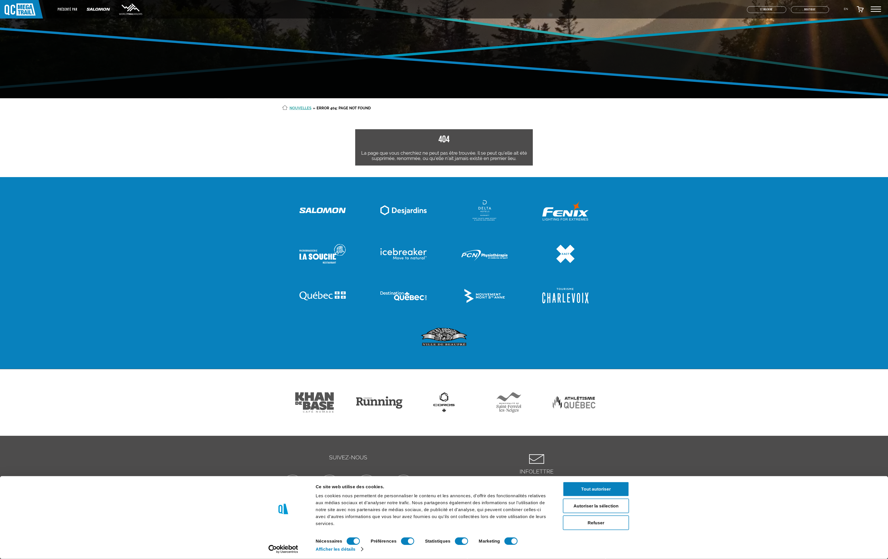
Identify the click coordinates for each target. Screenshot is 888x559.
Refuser (596, 522)
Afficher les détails (335, 549)
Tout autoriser (596, 488)
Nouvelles (300, 108)
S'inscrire (750, 12)
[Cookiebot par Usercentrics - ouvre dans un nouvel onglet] (283, 549)
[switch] (407, 541)
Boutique (805, 12)
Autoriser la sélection (596, 505)
